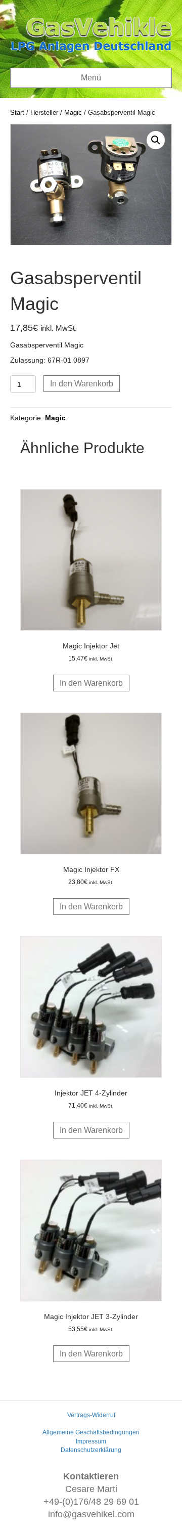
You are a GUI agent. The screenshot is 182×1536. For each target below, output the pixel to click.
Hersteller (44, 112)
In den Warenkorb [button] (91, 683)
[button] (156, 140)
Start (17, 112)
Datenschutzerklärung (91, 1450)
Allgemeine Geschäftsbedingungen (91, 1432)
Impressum (91, 1441)
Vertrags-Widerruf (91, 1415)
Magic (73, 112)
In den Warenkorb (81, 383)
